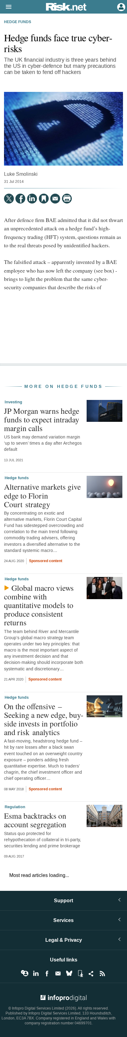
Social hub (91, 973)
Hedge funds (17, 22)
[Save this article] (44, 199)
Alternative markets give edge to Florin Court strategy (42, 495)
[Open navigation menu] (6, 7)
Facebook (47, 973)
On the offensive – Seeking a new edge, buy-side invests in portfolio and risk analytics (44, 719)
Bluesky (69, 973)
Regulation (15, 807)
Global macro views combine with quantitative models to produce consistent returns (39, 605)
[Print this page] (67, 199)
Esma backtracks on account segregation (35, 820)
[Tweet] (9, 199)
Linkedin (35, 973)
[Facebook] (20, 199)
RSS (102, 973)
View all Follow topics (24, 973)
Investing (13, 402)
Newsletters (58, 973)
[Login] (120, 6)
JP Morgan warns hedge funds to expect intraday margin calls (41, 419)
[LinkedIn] (32, 199)
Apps (80, 973)
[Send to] (55, 199)
